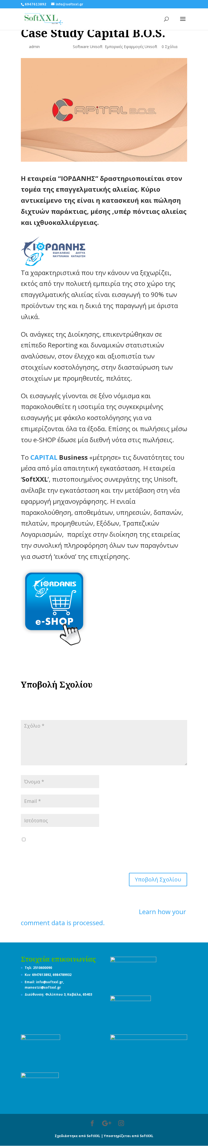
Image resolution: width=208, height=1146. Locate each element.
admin (34, 46)
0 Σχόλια (169, 46)
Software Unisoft (88, 46)
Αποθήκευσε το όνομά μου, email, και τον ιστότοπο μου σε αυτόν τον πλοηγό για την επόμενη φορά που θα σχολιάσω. (102, 849)
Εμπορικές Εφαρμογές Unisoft (131, 46)
